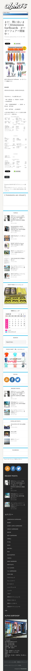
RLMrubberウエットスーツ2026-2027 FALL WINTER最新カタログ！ (18, 404)
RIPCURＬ (9, 548)
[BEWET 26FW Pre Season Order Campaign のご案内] (7, 248)
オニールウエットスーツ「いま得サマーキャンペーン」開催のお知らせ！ (18, 267)
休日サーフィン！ (15, 439)
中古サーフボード (11, 600)
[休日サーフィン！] (7, 444)
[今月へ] (21, 314)
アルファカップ (11, 577)
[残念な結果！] (7, 436)
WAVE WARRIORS (12, 561)
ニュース (9, 590)
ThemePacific (24, 668)
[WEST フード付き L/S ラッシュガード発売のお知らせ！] (7, 255)
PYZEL (9, 542)
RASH (8, 545)
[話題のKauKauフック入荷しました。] (7, 240)
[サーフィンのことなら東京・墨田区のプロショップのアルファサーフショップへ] (16, 9)
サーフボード (10, 584)
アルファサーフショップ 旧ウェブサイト (13, 459)
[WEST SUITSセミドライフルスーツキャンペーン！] (7, 278)
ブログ (8, 593)
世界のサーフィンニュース (13, 597)
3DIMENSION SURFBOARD (14, 519)
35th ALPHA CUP (12, 332)
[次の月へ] (24, 314)
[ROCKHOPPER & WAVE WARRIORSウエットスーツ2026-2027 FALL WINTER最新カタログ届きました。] (7, 231)
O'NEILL (9, 538)
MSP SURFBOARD (12, 535)
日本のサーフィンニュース (13, 606)
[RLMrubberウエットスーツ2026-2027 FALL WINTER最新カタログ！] (7, 407)
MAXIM (9, 532)
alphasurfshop (13, 36)
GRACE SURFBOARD (12, 529)
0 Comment (7, 39)
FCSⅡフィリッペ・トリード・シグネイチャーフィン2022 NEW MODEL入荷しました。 (15, 189)
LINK (6, 610)
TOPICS (9, 558)
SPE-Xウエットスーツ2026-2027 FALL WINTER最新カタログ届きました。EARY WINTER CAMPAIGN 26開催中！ (18, 218)
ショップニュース (11, 587)
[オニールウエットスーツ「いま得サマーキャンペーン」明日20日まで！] (7, 414)
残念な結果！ (14, 431)
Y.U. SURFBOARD (11, 571)
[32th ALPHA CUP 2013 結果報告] (7, 429)
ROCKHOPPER (11, 555)
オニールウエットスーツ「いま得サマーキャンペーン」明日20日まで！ (18, 411)
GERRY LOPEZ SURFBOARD (14, 525)
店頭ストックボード (12, 603)
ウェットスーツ (11, 580)
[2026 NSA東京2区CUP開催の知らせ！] (7, 263)
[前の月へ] (18, 314)
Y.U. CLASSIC (10, 567)
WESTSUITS (10, 564)
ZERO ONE (10, 574)
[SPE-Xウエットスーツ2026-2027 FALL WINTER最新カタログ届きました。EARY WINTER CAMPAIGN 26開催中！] (7, 220)
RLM (8, 551)
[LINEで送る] (17, 43)
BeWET (9, 522)
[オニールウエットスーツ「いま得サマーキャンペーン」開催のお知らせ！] (7, 270)
